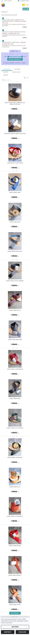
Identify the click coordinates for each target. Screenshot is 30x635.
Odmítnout (7, 632)
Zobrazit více (14, 51)
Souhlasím (22, 632)
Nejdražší (5, 72)
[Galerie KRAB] (3, 5)
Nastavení (15, 627)
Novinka (11, 54)
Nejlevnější (17, 69)
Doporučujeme (6, 69)
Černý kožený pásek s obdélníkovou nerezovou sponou (14, 21)
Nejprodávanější (16, 72)
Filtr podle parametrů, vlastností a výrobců (14, 63)
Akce (5, 54)
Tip (17, 54)
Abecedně (5, 75)
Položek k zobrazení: (15, 59)
